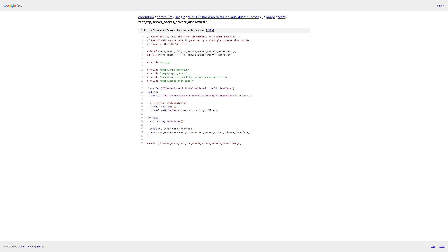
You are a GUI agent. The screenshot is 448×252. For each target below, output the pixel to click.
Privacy (31, 246)
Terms (40, 246)
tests (281, 17)
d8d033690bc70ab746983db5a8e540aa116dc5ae (223, 17)
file (210, 30)
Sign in (440, 5)
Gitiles (21, 246)
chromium (146, 17)
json (441, 246)
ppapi (270, 17)
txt (433, 246)
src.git (180, 17)
